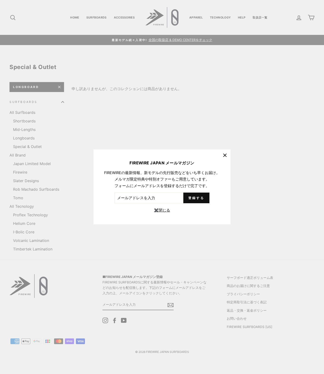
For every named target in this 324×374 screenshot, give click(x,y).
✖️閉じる (162, 210)
